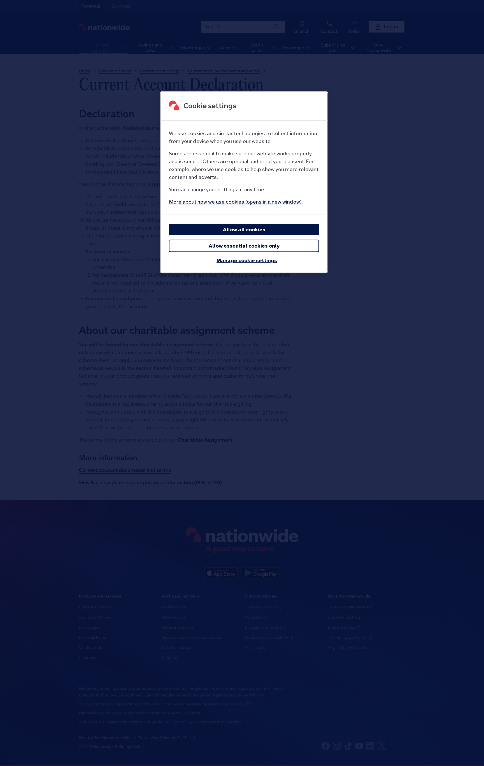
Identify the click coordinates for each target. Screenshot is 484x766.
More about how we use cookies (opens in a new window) (235, 201)
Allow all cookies (244, 229)
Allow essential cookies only (244, 245)
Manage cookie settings (247, 260)
